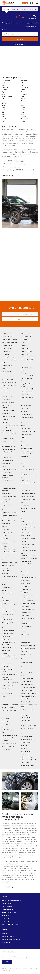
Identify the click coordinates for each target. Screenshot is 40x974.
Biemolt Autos (6, 419)
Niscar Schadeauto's (27, 451)
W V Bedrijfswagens (27, 736)
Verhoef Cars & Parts (27, 702)
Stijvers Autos (25, 615)
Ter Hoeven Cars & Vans (28, 645)
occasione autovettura (9, 912)
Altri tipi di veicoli (31, 27)
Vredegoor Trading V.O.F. (28, 726)
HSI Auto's (5, 697)
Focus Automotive (7, 593)
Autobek (4, 363)
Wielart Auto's (25, 754)
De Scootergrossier (26, 595)
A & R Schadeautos (7, 334)
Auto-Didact (5, 529)
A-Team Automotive (8, 337)
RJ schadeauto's (26, 547)
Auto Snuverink (25, 612)
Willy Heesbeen (6, 650)
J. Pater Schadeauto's (27, 491)
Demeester (5, 526)
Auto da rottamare (7, 906)
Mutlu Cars (24, 437)
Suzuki (23, 112)
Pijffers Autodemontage (28, 499)
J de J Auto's (5, 718)
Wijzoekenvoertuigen (27, 757)
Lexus (4, 116)
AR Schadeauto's (7, 351)
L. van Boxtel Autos (7, 455)
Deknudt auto (6, 523)
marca (4, 29)
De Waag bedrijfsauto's (28, 739)
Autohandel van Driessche (10, 549)
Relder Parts (24, 530)
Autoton (4, 368)
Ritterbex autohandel (27, 544)
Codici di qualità (6, 918)
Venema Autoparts (26, 690)
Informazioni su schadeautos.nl (11, 900)
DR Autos (4, 546)
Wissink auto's (25, 763)
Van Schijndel (25, 586)
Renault (23, 101)
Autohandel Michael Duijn (9, 552)
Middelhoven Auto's (27, 423)
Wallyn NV (24, 745)
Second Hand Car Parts (28, 601)
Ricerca (20, 39)
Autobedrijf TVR (26, 654)
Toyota (23, 116)
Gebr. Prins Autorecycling (28, 508)
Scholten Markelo (26, 589)
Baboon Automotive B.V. (9, 382)
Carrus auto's (6, 499)
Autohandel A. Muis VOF (28, 431)
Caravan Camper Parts (9, 496)
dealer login (5, 933)
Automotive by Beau (8, 397)
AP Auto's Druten (7, 348)
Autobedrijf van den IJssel (10, 704)
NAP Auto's (24, 445)
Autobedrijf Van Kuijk (27, 360)
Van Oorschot (25, 464)
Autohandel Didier (7, 532)
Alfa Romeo (6, 81)
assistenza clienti (7, 942)
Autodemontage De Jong (9, 735)
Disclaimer (21, 968)
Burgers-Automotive (8, 480)
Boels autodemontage (8, 441)
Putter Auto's (25, 514)
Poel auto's (24, 502)
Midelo (23, 426)
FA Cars (4, 584)
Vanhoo (23, 676)
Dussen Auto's (6, 555)
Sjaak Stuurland (26, 626)
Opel (22, 92)
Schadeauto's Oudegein (28, 483)
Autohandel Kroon (7, 366)
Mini (22, 85)
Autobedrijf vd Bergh (8, 410)
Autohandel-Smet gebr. (28, 609)
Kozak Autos (24, 354)
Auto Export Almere (7, 460)
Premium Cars (25, 505)
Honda (4, 103)
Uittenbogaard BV (26, 662)
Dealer (25, 3)
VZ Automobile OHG (27, 729)
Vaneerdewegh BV (26, 673)
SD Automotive (25, 598)
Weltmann (24, 748)
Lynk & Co (5, 119)
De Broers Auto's (7, 472)
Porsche (23, 99)
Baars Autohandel (7, 379)
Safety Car (24, 575)
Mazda (4, 121)
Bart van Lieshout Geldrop (29, 389)
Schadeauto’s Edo (26, 583)
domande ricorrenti (8, 936)
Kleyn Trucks (25, 348)
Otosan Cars (24, 480)
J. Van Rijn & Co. (26, 541)
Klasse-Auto (24, 345)
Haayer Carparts (7, 636)
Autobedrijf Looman (27, 392)
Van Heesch (5, 653)
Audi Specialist (6, 354)
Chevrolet (5, 87)
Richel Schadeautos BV (28, 538)
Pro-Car (23, 511)
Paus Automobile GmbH (28, 494)
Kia (3, 112)
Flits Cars (4, 590)
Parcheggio (5, 915)
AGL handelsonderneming (9, 342)
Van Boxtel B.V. (6, 458)
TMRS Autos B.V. (26, 651)
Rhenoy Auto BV (26, 536)
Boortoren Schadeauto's (9, 449)
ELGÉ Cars (5, 573)
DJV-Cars (4, 535)
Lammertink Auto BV (27, 376)
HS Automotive (6, 691)
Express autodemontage (9, 576)
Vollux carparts (25, 720)
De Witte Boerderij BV (27, 765)
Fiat (3, 99)
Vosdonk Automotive (27, 723)
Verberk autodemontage (28, 696)
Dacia (4, 94)
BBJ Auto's (5, 394)
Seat (22, 105)
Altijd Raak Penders (8, 345)
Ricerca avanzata (19, 44)
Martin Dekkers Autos (8, 521)
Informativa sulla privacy (31, 968)
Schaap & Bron (25, 580)
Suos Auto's (24, 632)
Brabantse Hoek (7, 463)
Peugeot (24, 94)
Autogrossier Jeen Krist (28, 357)
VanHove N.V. (6, 688)
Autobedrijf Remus (26, 533)
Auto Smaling (25, 606)
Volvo (23, 121)
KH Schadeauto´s (26, 340)
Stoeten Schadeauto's (27, 618)
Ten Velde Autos (26, 642)
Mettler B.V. (24, 420)
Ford (3, 101)
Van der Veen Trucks (27, 681)
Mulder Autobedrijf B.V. (28, 434)
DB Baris (4, 391)
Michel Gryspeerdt (7, 623)
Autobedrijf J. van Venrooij (29, 693)
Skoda (23, 107)
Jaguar (4, 107)
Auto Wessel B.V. (26, 751)
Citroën (4, 90)
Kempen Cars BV (26, 337)
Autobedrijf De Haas (8, 633)
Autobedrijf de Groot (8, 620)
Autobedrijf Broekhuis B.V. (9, 469)
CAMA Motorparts (7, 493)
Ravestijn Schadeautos (28, 527)
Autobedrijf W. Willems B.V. (29, 760)
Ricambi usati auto (7, 909)
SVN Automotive (26, 635)
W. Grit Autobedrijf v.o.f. (9, 612)
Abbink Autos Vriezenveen (10, 340)
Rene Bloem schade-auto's (10, 425)
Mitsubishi (24, 87)
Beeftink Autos (6, 399)
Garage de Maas (26, 405)
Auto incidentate (7, 903)
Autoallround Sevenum (8, 360)
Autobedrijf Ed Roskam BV (29, 558)
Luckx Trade (24, 395)
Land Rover (6, 114)
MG (22, 83)
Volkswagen (25, 119)
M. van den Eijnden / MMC (10, 562)
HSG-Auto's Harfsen (8, 694)
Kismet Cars (24, 342)
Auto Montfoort (25, 428)
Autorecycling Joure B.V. (9, 744)
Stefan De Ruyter (26, 561)
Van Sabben (24, 572)
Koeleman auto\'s (26, 351)
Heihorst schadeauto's (8, 656)
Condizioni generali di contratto (10, 968)
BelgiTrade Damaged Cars (10, 402)
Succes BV (24, 629)
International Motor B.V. (9, 710)
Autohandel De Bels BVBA (9, 513)
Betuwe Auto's (6, 413)
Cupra (4, 92)
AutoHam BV (5, 639)
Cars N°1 (4, 502)
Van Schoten (24, 592)
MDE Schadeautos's (27, 414)
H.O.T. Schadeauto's (8, 630)
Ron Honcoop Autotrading (9, 674)
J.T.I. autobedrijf (7, 749)
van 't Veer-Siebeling (27, 684)
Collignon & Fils (6, 505)
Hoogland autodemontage (10, 682)
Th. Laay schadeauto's (28, 373)
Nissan (23, 90)
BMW (3, 85)
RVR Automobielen (26, 564)
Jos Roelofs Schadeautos (28, 550)
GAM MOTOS (6, 601)
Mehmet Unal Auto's (27, 417)
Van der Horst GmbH (8, 685)
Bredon (4, 466)
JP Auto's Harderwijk (8, 746)
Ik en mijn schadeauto (8, 707)
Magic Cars (24, 408)
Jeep (3, 110)
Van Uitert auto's (26, 670)
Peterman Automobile (27, 496)
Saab (22, 103)
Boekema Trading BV (8, 438)
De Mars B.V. (25, 411)
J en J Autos (5, 721)
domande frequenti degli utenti (11, 939)
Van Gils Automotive (8, 609)
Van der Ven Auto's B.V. (28, 687)
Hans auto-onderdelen (8, 647)
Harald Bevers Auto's (8, 416)
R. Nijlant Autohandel (27, 448)
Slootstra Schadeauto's (28, 603)
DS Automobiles (7, 96)
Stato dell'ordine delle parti (10, 924)
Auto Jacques (6, 724)
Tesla (22, 114)
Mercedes (24, 81)
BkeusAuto (5, 422)
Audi (3, 83)
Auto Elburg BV (6, 571)
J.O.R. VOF (5, 741)
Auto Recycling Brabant (9, 357)
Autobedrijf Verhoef (27, 699)
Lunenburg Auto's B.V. (27, 397)
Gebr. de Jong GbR (7, 738)
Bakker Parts (6, 388)
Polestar (24, 96)
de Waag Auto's (26, 742)
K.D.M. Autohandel (26, 334)
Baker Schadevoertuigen (9, 385)
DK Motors (5, 538)
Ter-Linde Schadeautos (28, 648)
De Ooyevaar (25, 467)
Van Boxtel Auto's (7, 452)
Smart (23, 110)
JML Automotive (7, 727)
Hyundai (4, 105)
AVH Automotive (6, 371)
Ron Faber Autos (7, 587)
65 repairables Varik (27, 679)
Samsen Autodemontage (28, 577)
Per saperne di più (8, 176)
